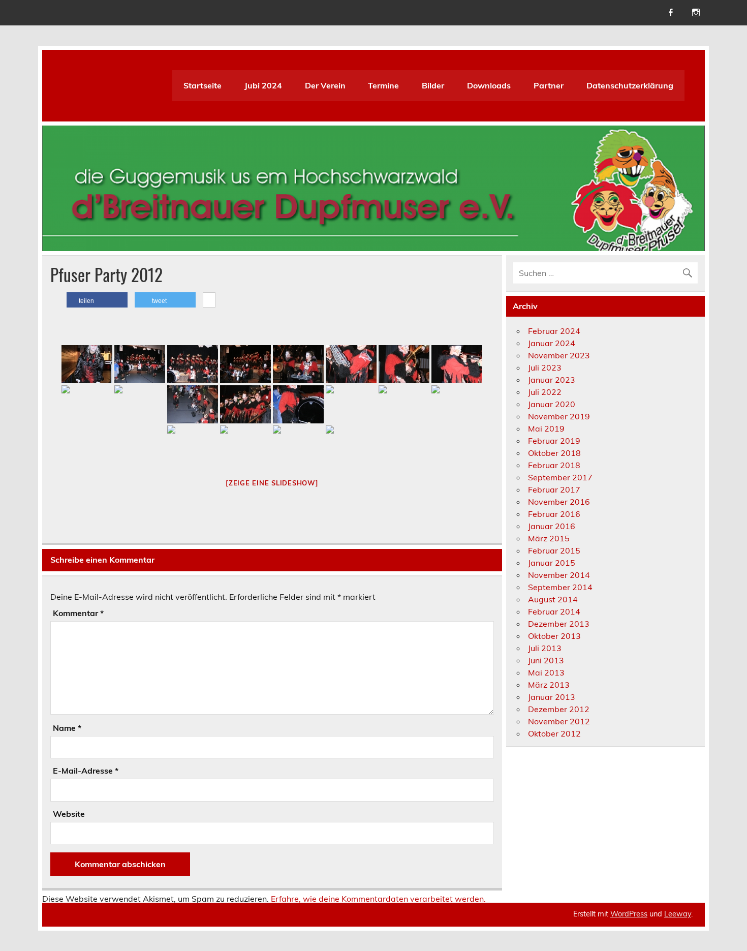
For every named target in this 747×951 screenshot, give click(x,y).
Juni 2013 (546, 660)
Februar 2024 (554, 331)
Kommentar (78, 613)
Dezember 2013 (558, 624)
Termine (383, 85)
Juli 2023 (545, 367)
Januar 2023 (551, 380)
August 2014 (553, 599)
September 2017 (560, 477)
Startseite (202, 85)
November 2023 (559, 355)
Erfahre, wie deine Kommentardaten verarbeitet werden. (378, 899)
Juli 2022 (545, 392)
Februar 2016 (554, 514)
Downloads (489, 85)
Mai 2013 (546, 672)
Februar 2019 (554, 441)
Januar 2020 (551, 404)
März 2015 (549, 538)
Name (67, 728)
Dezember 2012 (558, 709)
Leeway (677, 913)
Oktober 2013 (554, 636)
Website (69, 814)
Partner (549, 85)
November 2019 (559, 416)
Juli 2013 (545, 648)
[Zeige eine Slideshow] (272, 483)
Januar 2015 (551, 563)
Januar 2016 (551, 526)
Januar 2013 (551, 697)
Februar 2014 (554, 611)
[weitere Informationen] (209, 300)
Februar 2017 (554, 489)
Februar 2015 (554, 550)
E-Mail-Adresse (85, 770)
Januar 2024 (551, 343)
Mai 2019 (546, 428)
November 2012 (559, 721)
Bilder (433, 85)
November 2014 (559, 575)
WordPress (628, 913)
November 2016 (559, 502)
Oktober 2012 (554, 733)
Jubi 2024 (263, 85)
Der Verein (325, 85)
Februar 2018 (554, 465)
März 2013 (549, 685)
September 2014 (560, 587)
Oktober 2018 (554, 453)
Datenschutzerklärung (629, 85)
